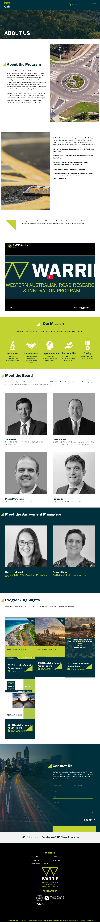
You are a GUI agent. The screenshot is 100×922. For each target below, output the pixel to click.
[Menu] (95, 4)
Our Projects (56, 857)
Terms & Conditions (86, 920)
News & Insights (37, 860)
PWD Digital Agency (50, 920)
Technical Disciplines (39, 863)
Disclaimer (63, 920)
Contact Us (55, 860)
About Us (34, 857)
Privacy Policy (73, 920)
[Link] (7, 5)
